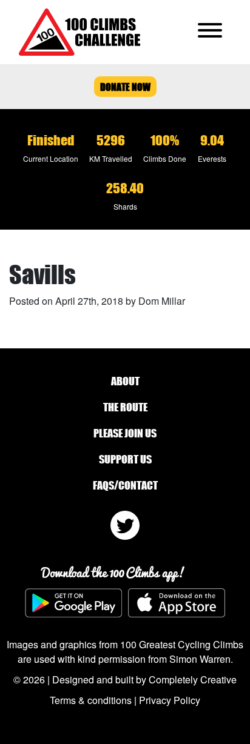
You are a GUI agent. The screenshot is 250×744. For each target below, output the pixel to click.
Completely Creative (193, 679)
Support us (125, 459)
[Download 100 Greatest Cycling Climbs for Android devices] (73, 602)
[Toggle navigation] (210, 32)
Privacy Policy (169, 700)
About (125, 381)
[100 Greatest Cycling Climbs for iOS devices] (176, 602)
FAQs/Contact (125, 485)
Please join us (125, 433)
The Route (125, 407)
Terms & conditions (91, 700)
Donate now (125, 87)
